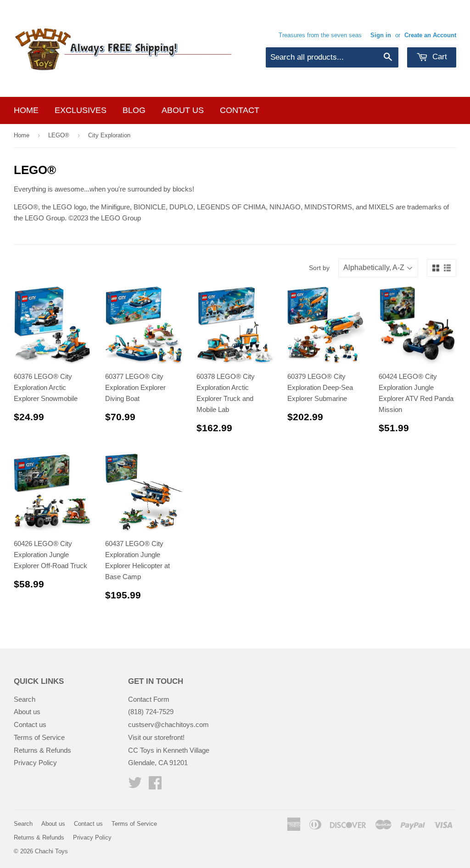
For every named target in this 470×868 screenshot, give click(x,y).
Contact (239, 110)
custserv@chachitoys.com (168, 724)
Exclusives (80, 110)
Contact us (30, 724)
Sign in (380, 35)
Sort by (319, 267)
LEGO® (58, 135)
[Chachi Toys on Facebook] (155, 785)
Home (26, 110)
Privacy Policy (35, 763)
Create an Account (430, 35)
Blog (134, 110)
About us (183, 110)
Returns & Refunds (42, 750)
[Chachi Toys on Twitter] (135, 785)
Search (24, 699)
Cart (438, 56)
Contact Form (148, 699)
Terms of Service (39, 737)
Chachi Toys (51, 851)
